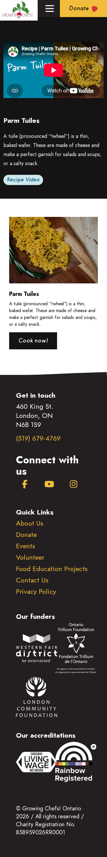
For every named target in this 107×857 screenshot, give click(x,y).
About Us (29, 523)
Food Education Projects (52, 569)
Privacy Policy (36, 591)
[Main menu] (50, 8)
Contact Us (32, 580)
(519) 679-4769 (38, 438)
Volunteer (30, 557)
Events (25, 546)
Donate (26, 534)
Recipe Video (23, 180)
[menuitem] (25, 484)
